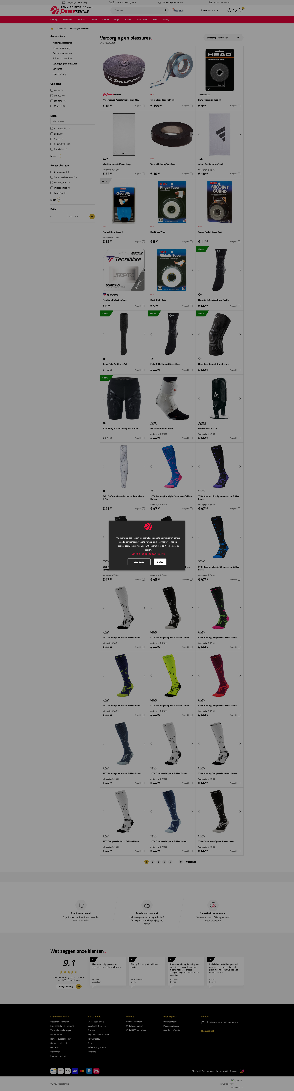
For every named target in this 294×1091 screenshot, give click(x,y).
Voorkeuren (139, 561)
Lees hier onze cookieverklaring (148, 553)
